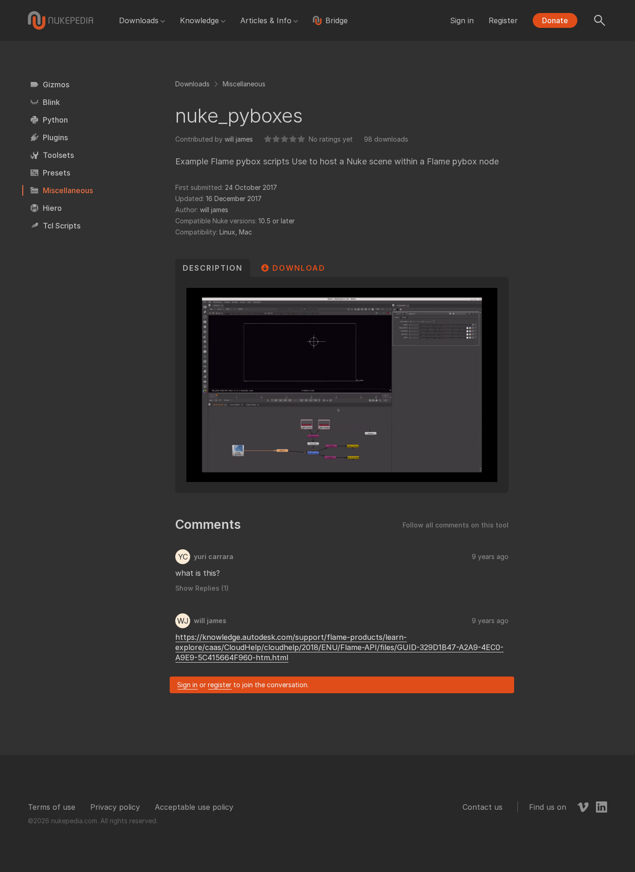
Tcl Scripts (61, 225)
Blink (51, 102)
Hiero (52, 208)
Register (503, 20)
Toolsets (58, 155)
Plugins (55, 137)
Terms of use (51, 807)
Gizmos (56, 84)
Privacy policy (115, 807)
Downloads (139, 20)
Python (55, 119)
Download (298, 268)
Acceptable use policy (194, 807)
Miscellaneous (68, 190)
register (220, 685)
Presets (56, 172)
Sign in (462, 20)
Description (213, 268)
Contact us (483, 807)
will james (239, 139)
